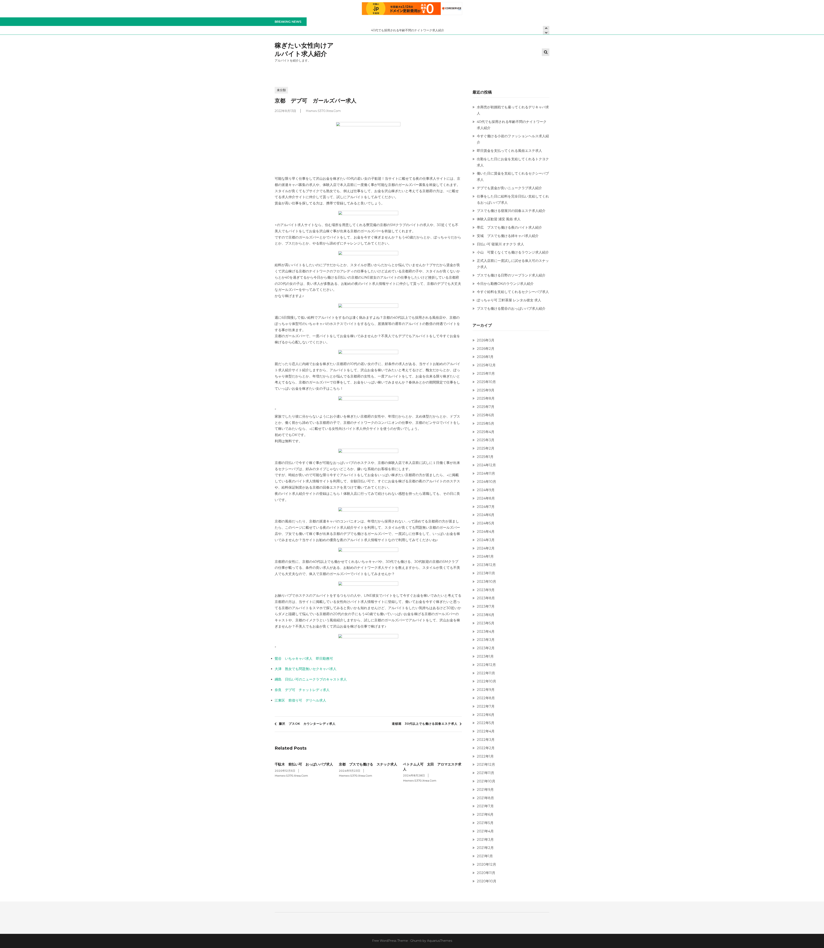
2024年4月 (486, 532)
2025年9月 (485, 390)
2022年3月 (486, 740)
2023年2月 (486, 648)
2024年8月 (486, 498)
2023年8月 (486, 598)
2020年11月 (486, 873)
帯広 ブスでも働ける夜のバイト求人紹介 (509, 227)
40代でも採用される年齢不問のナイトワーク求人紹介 (273, 30)
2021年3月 (485, 840)
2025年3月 (485, 440)
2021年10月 (486, 781)
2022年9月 (486, 690)
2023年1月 (485, 656)
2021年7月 (485, 806)
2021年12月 (486, 764)
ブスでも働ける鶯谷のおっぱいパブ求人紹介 (511, 308)
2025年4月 (485, 432)
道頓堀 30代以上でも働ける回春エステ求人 (424, 724)
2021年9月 (485, 790)
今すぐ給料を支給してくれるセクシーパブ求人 (513, 292)
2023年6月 (485, 615)
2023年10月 (486, 582)
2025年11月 (486, 373)
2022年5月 (485, 723)
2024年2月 (486, 548)
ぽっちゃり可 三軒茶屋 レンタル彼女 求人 (509, 300)
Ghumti (416, 941)
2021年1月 (485, 856)
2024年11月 (486, 473)
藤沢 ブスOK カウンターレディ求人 (307, 724)
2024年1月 (485, 556)
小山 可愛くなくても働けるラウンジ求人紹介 (513, 252)
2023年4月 (486, 631)
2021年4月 (485, 831)
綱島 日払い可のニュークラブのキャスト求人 (311, 679)
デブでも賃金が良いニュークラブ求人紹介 (509, 188)
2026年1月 (485, 357)
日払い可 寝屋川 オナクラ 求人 (500, 244)
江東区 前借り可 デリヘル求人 (300, 700)
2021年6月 (485, 814)
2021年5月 (485, 823)
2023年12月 (486, 565)
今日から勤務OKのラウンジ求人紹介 (505, 284)
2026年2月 (485, 349)
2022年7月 (486, 706)
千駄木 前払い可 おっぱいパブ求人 (304, 764)
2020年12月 (486, 864)
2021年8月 (485, 798)
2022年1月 (485, 756)
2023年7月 (486, 606)
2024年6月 (485, 515)
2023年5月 (485, 623)
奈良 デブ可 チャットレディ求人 (302, 690)
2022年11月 (486, 673)
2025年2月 (485, 448)
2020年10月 (486, 881)
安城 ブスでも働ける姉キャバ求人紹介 (508, 236)
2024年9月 (486, 490)
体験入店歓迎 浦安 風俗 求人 (499, 219)
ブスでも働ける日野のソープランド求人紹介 (511, 275)
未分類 (281, 90)
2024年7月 (486, 507)
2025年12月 (486, 365)
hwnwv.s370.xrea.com (323, 111)
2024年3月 (486, 540)
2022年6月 (485, 715)
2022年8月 (486, 698)
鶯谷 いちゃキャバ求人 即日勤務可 (304, 659)
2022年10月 (486, 681)
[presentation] (546, 32)
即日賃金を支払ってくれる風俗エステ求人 (509, 151)
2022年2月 (486, 748)
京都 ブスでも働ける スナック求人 (368, 764)
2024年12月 (486, 465)
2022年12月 (486, 665)
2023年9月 (486, 590)
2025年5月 (485, 423)
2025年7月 (485, 407)
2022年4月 (486, 731)
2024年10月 (486, 482)
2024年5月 (485, 523)
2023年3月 (486, 640)
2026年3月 (485, 340)
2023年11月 (486, 573)
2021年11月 (485, 773)
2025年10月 (486, 382)
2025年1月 (485, 457)
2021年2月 (485, 848)
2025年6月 (485, 415)
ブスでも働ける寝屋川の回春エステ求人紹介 (511, 211)
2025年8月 (486, 398)
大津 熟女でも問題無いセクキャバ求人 (305, 669)
